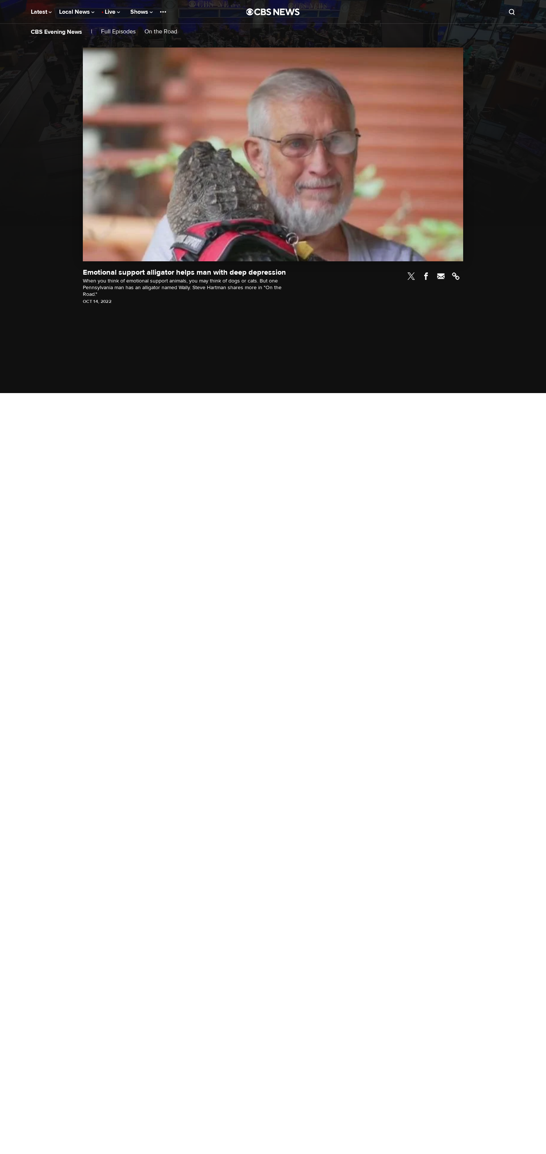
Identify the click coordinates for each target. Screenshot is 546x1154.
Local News (75, 12)
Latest (40, 12)
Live (111, 12)
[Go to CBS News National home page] (273, 12)
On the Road (160, 31)
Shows (140, 12)
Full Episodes (118, 31)
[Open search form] (511, 12)
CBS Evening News (56, 32)
